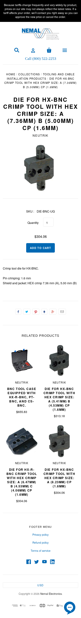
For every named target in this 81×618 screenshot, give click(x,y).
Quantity (33, 222)
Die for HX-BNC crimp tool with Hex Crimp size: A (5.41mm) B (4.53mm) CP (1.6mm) (59, 399)
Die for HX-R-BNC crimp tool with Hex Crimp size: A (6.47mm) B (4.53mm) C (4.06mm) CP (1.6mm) (21, 482)
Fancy (44, 312)
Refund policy (40, 542)
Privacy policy (40, 534)
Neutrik (40, 135)
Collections (29, 74)
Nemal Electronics (51, 594)
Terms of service (40, 551)
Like (18, 312)
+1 (52, 312)
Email (62, 312)
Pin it (35, 312)
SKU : (30, 211)
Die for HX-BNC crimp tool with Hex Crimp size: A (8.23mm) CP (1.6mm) (59, 477)
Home (10, 74)
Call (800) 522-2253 (40, 58)
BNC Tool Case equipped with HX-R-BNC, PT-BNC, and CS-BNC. (21, 397)
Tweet (26, 312)
